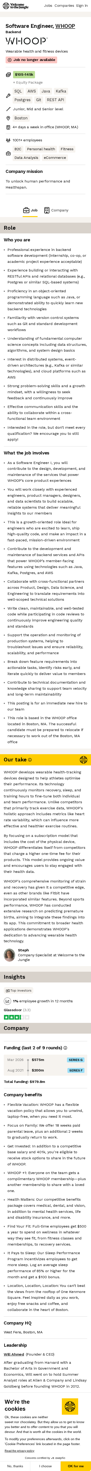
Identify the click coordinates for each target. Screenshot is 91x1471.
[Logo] (15, 6)
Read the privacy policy (19, 1451)
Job (34, 210)
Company (59, 210)
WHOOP (65, 26)
